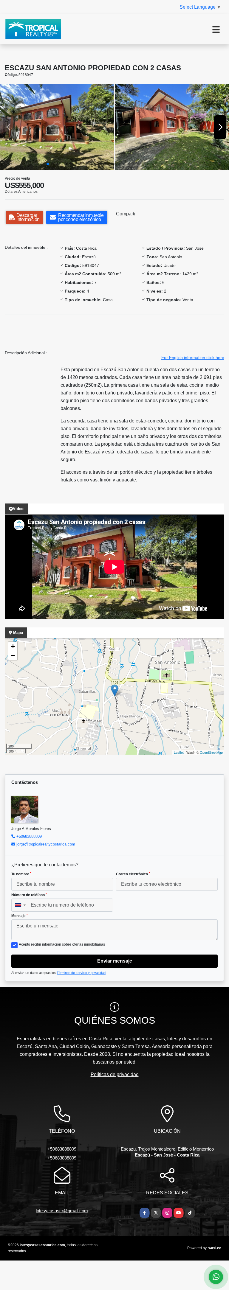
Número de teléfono (29, 895)
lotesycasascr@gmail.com (62, 1210)
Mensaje (19, 915)
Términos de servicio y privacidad (81, 973)
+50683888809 (29, 836)
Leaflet (179, 752)
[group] (57, 127)
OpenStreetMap (211, 752)
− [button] (13, 655)
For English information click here (192, 357)
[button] (48, 164)
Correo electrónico (133, 874)
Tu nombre (21, 874)
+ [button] (13, 646)
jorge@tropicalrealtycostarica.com (45, 844)
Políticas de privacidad (115, 1074)
